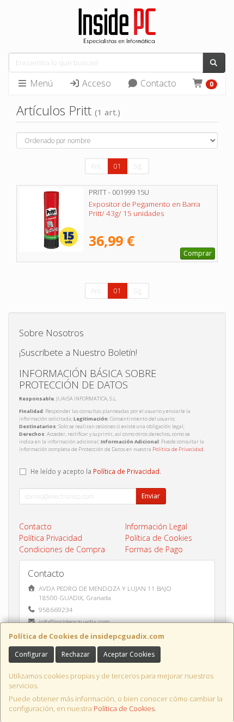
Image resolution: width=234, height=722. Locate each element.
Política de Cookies (124, 708)
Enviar (150, 496)
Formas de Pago (154, 549)
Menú (40, 83)
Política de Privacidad (178, 449)
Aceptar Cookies (129, 654)
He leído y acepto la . (95, 471)
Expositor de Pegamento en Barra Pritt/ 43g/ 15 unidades (144, 208)
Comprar (197, 253)
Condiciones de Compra (62, 549)
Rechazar (75, 654)
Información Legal (156, 526)
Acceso (95, 83)
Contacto (157, 83)
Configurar (31, 654)
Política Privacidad (50, 538)
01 (117, 166)
